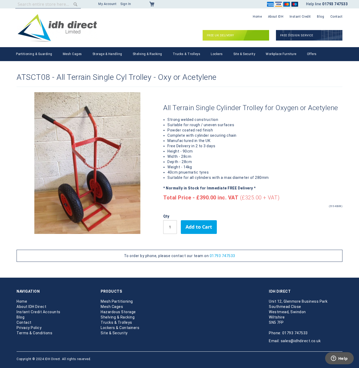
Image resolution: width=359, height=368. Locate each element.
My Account (107, 4)
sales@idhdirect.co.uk (301, 341)
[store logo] (57, 28)
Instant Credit (300, 16)
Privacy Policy (29, 328)
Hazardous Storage (118, 312)
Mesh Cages (112, 307)
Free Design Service (296, 35)
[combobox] (48, 4)
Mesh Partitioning (117, 301)
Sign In (125, 4)
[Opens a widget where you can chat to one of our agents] (339, 358)
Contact (336, 16)
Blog (320, 16)
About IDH (276, 16)
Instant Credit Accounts (38, 312)
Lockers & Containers (120, 328)
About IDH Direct (31, 307)
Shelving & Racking (118, 317)
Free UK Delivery (220, 35)
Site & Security (114, 333)
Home (257, 16)
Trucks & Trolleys (116, 322)
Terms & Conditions (34, 333)
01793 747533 (222, 256)
